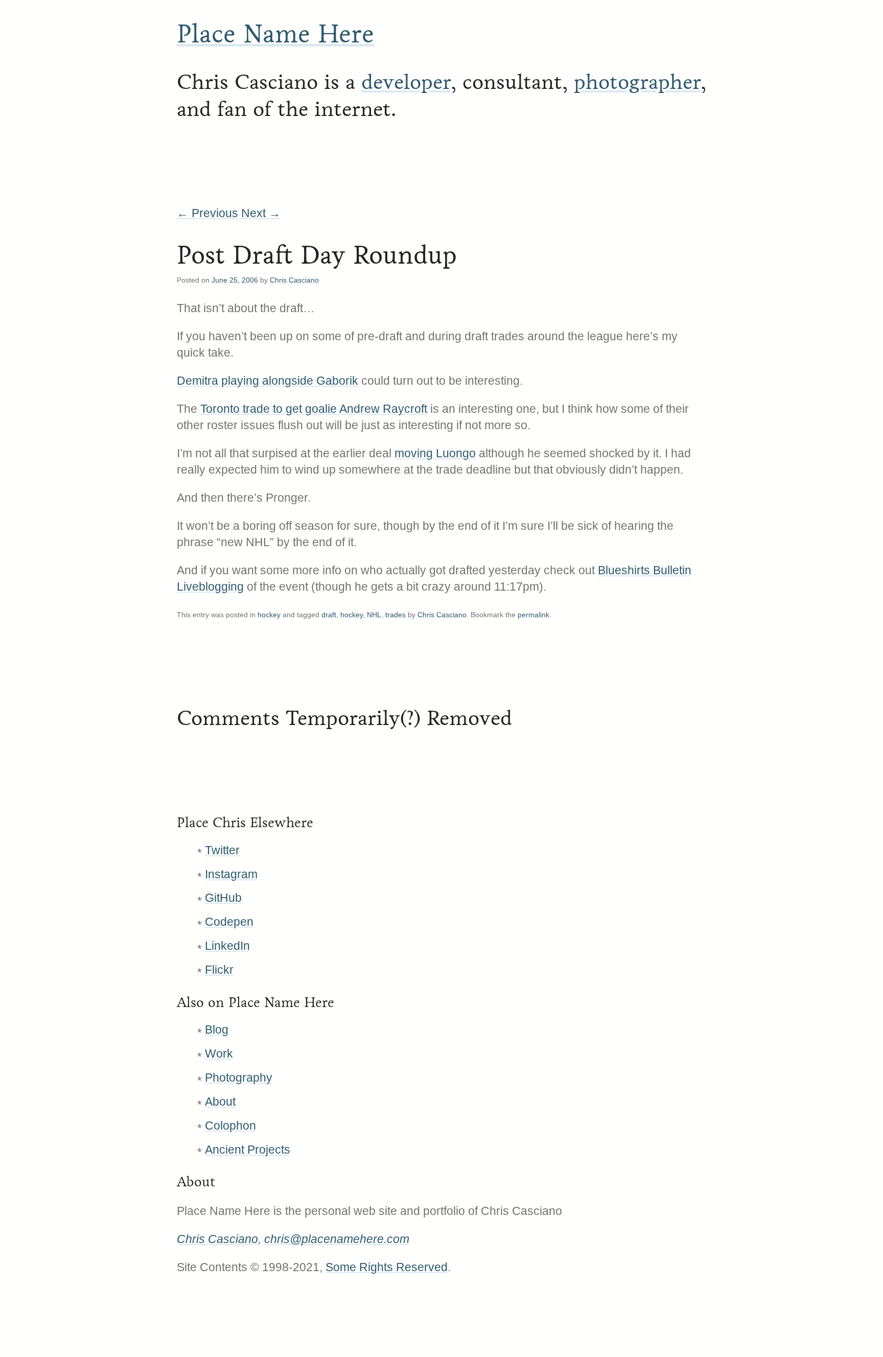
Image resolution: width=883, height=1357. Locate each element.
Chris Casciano (294, 280)
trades (395, 615)
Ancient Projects (247, 1149)
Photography (238, 1077)
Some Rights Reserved (387, 1267)
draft (328, 615)
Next (261, 213)
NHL (374, 615)
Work (219, 1053)
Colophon (230, 1125)
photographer (637, 82)
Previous (207, 213)
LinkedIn (227, 945)
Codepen (229, 921)
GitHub (223, 897)
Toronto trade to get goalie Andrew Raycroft (313, 408)
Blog (216, 1029)
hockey (269, 615)
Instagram (231, 874)
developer (406, 82)
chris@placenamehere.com (336, 1239)
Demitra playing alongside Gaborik (267, 380)
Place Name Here (275, 34)
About (220, 1101)
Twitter (222, 850)
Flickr (219, 969)
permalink (533, 615)
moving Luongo (435, 453)
